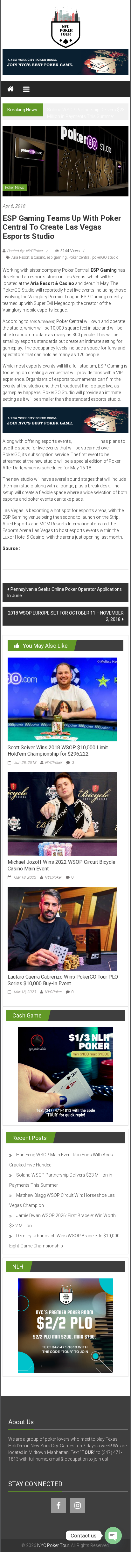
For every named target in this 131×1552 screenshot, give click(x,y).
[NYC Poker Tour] (10, 89)
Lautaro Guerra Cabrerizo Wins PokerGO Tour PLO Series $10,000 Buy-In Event (63, 980)
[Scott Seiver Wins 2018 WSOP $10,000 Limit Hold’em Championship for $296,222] (62, 699)
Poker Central (79, 257)
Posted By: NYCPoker (25, 251)
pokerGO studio (105, 257)
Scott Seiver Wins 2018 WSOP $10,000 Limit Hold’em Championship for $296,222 (58, 751)
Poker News (14, 187)
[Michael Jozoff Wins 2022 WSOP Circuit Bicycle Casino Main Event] (62, 813)
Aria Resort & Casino (28, 257)
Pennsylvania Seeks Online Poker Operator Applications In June (64, 592)
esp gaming (57, 257)
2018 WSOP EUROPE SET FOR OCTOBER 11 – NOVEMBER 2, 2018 (66, 616)
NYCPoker (53, 762)
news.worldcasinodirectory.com (55, 548)
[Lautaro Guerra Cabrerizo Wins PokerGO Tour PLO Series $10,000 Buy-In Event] (62, 928)
